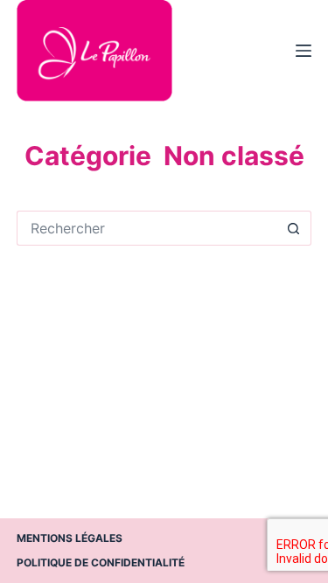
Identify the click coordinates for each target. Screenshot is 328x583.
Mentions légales (69, 538)
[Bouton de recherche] (293, 228)
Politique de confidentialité (101, 562)
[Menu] (303, 51)
